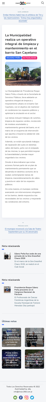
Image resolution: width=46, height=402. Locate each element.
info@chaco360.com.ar (23, 392)
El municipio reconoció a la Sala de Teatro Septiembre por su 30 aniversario (23, 230)
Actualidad (29, 58)
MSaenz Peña (14, 58)
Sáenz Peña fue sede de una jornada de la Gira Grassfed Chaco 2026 (27, 256)
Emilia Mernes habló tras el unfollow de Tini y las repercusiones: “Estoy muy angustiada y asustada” (23, 18)
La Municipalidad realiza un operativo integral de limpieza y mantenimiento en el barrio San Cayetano (22, 44)
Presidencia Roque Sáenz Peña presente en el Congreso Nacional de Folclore (26, 291)
